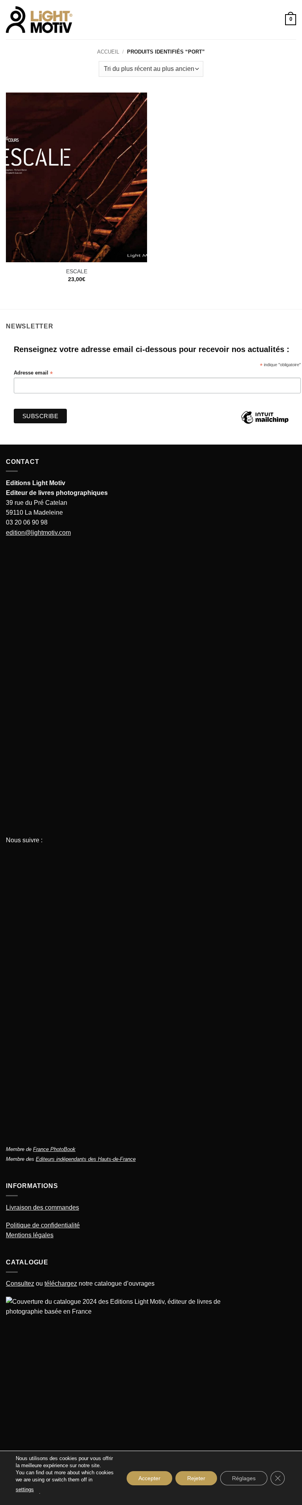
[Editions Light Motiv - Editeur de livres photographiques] (39, 20)
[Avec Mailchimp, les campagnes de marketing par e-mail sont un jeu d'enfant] (264, 423)
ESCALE (76, 271)
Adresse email (33, 373)
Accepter (149, 1478)
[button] (83, 20)
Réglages (244, 1478)
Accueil (108, 52)
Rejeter (196, 1478)
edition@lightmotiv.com (38, 532)
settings (25, 1489)
